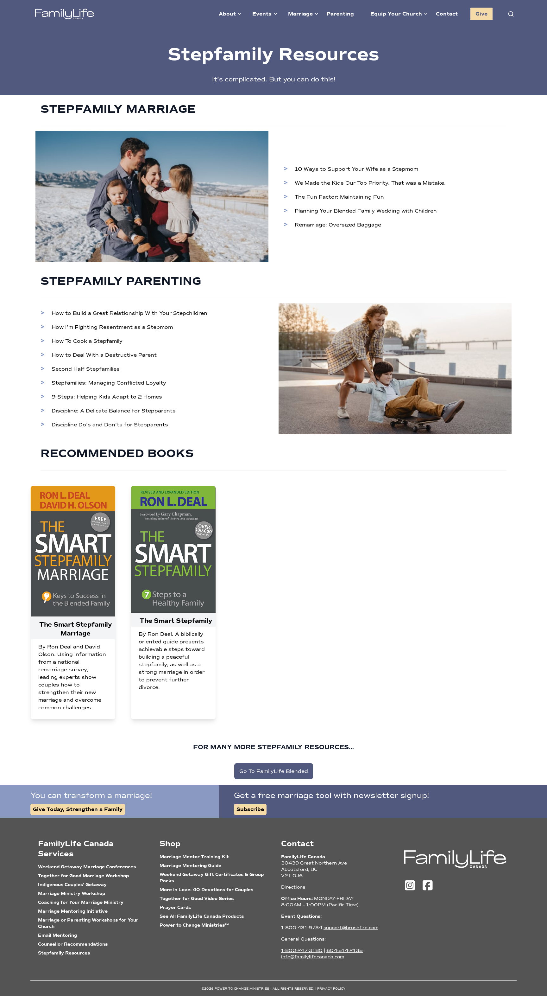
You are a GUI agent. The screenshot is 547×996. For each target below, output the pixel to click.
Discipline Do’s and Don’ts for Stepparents (110, 425)
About (227, 14)
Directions (293, 887)
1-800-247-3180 (302, 950)
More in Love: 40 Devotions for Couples (206, 889)
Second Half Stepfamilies (86, 369)
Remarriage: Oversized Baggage (338, 225)
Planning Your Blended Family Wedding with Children (366, 211)
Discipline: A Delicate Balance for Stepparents (114, 411)
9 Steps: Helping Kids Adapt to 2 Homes (107, 397)
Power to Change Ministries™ (194, 925)
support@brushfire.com (351, 927)
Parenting (340, 14)
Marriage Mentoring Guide (190, 865)
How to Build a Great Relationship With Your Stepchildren (129, 313)
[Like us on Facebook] (427, 886)
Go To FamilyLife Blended (273, 771)
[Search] (511, 14)
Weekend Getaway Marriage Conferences (87, 867)
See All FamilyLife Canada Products (202, 916)
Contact (447, 14)
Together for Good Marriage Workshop (83, 875)
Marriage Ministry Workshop (71, 893)
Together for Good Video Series (197, 898)
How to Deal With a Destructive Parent (104, 355)
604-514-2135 (344, 950)
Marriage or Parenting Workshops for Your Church (88, 923)
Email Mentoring (57, 935)
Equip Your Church (396, 14)
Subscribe (250, 809)
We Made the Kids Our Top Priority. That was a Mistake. (370, 183)
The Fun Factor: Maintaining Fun (339, 197)
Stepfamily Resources (64, 953)
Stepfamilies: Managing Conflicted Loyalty (109, 383)
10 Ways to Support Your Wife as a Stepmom (356, 169)
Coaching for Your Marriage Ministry (80, 902)
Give (481, 14)
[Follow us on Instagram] (411, 886)
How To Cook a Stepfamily (87, 341)
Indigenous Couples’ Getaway (72, 884)
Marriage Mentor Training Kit (194, 856)
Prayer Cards (175, 907)
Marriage (300, 14)
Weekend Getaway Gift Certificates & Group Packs (212, 878)
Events (262, 14)
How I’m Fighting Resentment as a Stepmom (112, 327)
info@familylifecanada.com (312, 957)
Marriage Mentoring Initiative (73, 911)
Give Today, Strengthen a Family (78, 809)
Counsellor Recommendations (73, 944)
